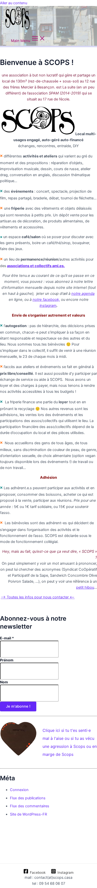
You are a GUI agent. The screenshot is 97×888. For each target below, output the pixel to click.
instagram (48, 305)
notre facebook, (46, 299)
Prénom (6, 660)
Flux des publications (28, 798)
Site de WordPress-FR (28, 814)
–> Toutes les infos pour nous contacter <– (38, 597)
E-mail (7, 638)
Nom (4, 682)
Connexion (19, 790)
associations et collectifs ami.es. (36, 266)
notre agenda (83, 293)
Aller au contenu (13, 3)
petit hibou (85, 587)
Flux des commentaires (29, 806)
